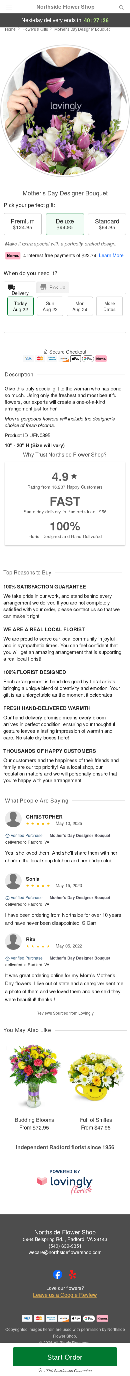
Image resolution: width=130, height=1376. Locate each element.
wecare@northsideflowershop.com (65, 1252)
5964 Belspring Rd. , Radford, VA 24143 (65, 1239)
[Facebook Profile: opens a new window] (57, 1274)
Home (10, 29)
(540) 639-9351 (65, 1245)
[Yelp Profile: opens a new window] (72, 1274)
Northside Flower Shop (65, 6)
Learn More (111, 255)
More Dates (109, 306)
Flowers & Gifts (35, 29)
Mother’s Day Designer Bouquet (80, 835)
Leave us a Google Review (65, 1295)
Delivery (20, 291)
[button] (115, 1361)
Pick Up (57, 287)
